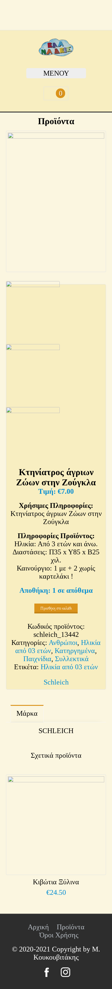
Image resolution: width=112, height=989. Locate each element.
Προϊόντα (71, 927)
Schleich (56, 682)
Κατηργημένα (75, 651)
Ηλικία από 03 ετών (69, 667)
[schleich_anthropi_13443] (33, 374)
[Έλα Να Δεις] (56, 54)
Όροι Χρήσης (59, 935)
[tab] (27, 713)
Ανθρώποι (63, 642)
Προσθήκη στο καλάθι (56, 608)
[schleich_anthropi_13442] (56, 201)
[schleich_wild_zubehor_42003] (33, 437)
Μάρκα (27, 713)
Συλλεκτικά (72, 659)
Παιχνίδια (37, 659)
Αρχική (38, 927)
